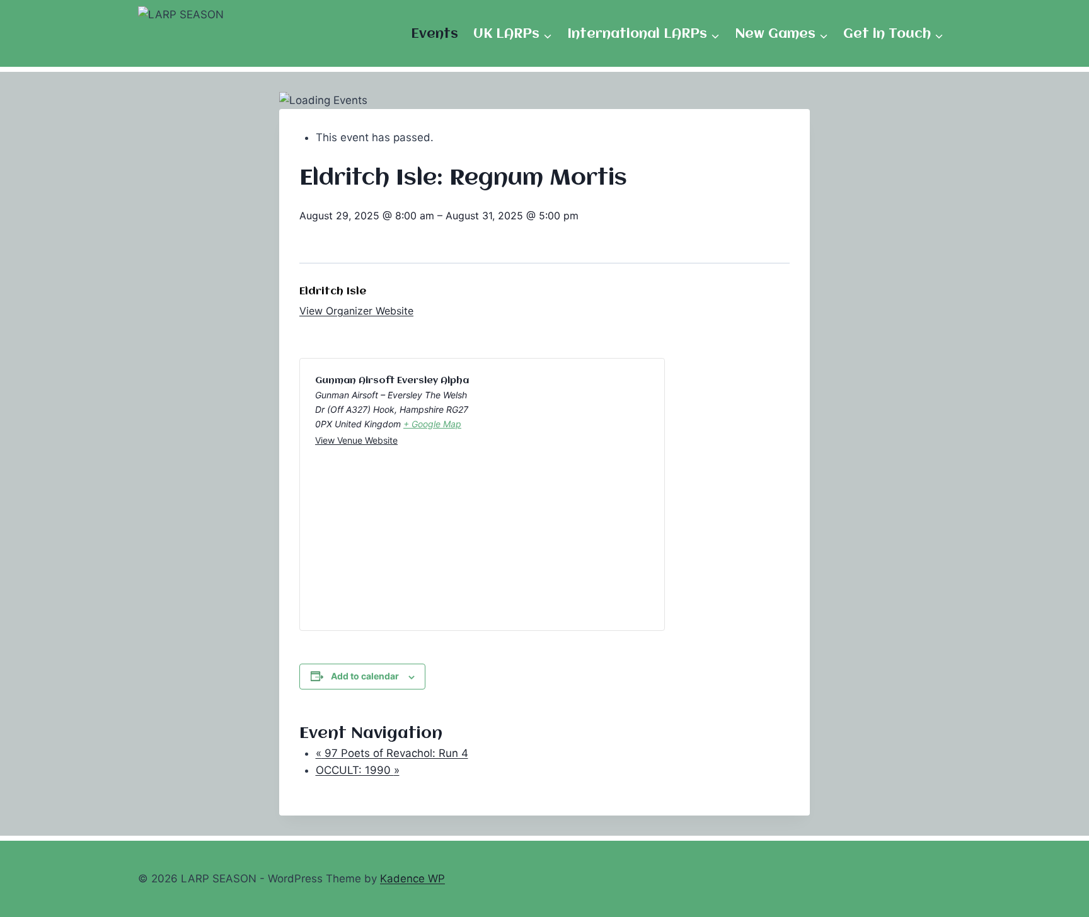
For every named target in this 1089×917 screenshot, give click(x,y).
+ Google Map (432, 423)
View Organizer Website (356, 310)
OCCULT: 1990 (358, 770)
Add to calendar (365, 676)
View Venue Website (356, 440)
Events (434, 34)
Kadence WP (412, 878)
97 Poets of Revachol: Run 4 (392, 753)
